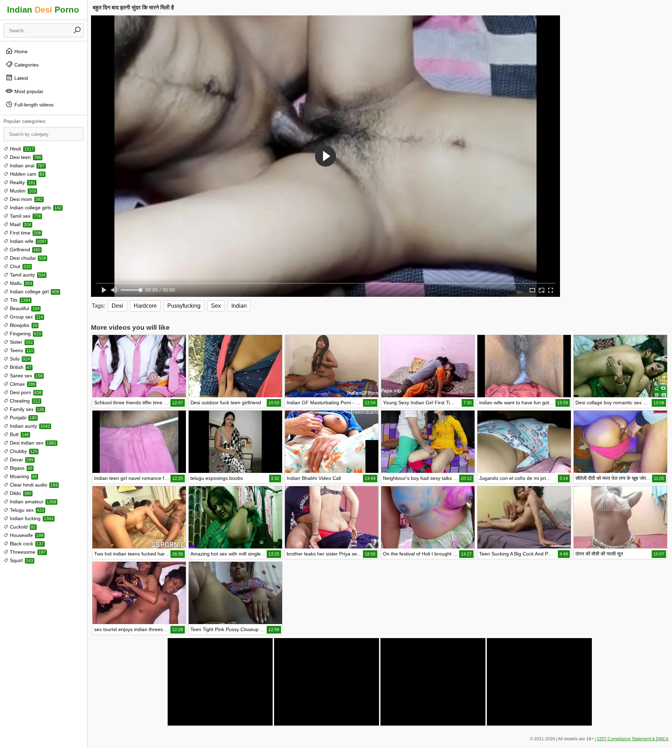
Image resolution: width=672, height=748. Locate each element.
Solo (19, 359)
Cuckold (22, 527)
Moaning (22, 476)
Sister (20, 342)
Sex (216, 306)
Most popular (28, 91)
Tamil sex (24, 216)
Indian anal (26, 165)
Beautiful (24, 308)
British (19, 367)
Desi (117, 306)
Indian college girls (35, 207)
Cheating (24, 401)
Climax (21, 384)
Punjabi (22, 417)
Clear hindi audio (33, 485)
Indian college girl (33, 291)
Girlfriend (24, 249)
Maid (19, 224)
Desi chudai (27, 258)
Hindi (21, 149)
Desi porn (25, 392)
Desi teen (24, 157)
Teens (20, 350)
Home (20, 51)
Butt (18, 434)
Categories (25, 65)
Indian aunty (29, 426)
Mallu (20, 283)
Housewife (25, 535)
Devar (21, 459)
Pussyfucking (184, 306)
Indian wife (27, 241)
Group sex (25, 317)
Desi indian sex (32, 443)
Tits (19, 300)
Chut (19, 266)
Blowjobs (22, 325)
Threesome (27, 552)
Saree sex (25, 375)
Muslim (22, 191)
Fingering (24, 333)
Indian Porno (43, 9)
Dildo (19, 493)
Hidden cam (26, 174)
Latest (20, 78)
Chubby (22, 451)
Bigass (20, 468)
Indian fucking (31, 518)
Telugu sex (26, 510)
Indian (239, 306)
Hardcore (145, 306)
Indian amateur (32, 501)
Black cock (26, 543)
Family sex (26, 409)
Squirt (20, 560)
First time (24, 233)
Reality (21, 182)
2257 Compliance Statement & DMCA (632, 738)
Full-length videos (33, 104)
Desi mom (25, 199)
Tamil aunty (27, 275)
